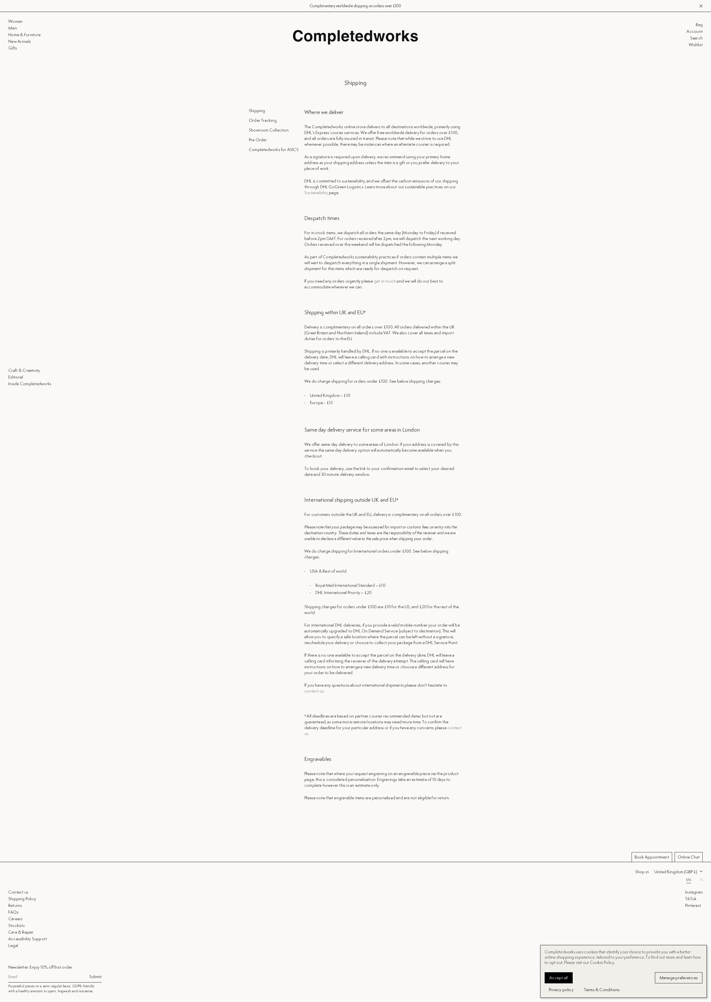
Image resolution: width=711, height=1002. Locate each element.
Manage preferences (679, 977)
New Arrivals (380, 5)
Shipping (257, 110)
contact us (314, 691)
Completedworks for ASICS (274, 149)
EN (688, 880)
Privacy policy (561, 989)
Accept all (558, 977)
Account (695, 31)
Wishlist (696, 45)
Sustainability (316, 192)
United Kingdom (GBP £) (675, 871)
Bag (699, 25)
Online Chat (689, 857)
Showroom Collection (269, 130)
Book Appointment (652, 857)
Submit (95, 977)
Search (696, 38)
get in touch (385, 281)
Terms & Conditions (602, 989)
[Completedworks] (355, 37)
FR (701, 880)
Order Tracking (263, 120)
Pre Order (258, 139)
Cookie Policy (602, 962)
